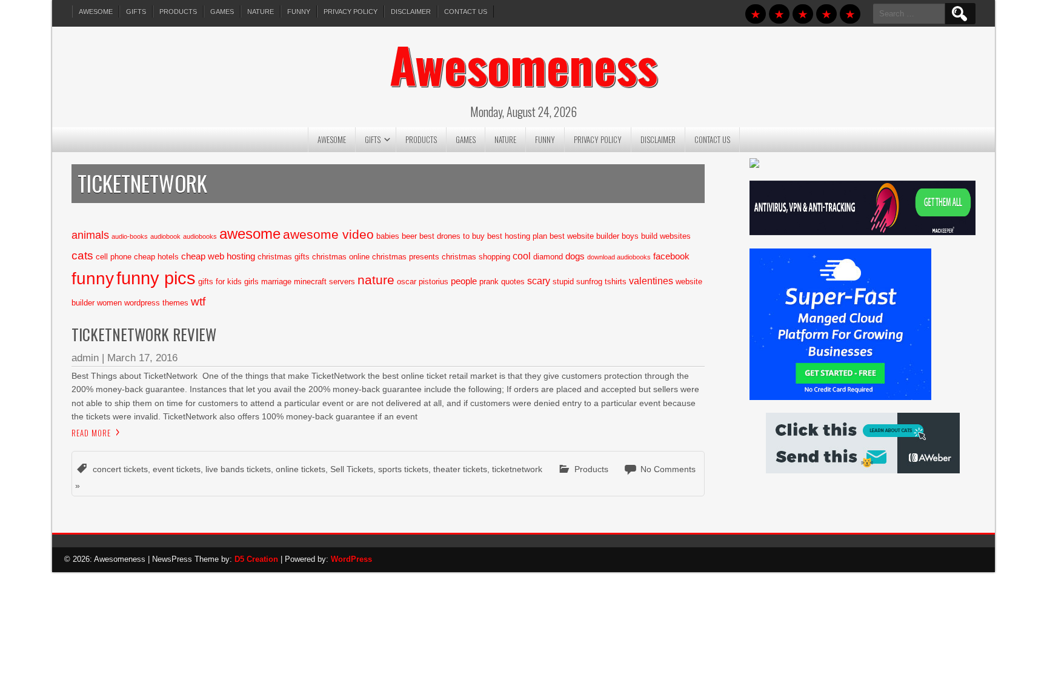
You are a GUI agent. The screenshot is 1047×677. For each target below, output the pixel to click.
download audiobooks (619, 257)
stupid (563, 281)
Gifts (136, 11)
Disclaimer (411, 11)
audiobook (165, 236)
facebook (671, 256)
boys (630, 236)
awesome (250, 233)
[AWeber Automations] (863, 470)
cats (82, 255)
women (109, 302)
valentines (651, 280)
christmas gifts (284, 256)
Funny (298, 11)
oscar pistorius (422, 281)
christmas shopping (476, 256)
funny (92, 278)
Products (178, 11)
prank (489, 281)
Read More (91, 433)
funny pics (156, 278)
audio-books (129, 236)
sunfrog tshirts (601, 281)
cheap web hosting (218, 256)
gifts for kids (220, 281)
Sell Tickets (351, 469)
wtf (198, 301)
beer (409, 236)
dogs (575, 256)
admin (85, 358)
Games (222, 11)
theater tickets (460, 469)
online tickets (300, 469)
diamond (548, 256)
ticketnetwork (517, 469)
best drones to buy (452, 236)
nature (375, 280)
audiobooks (200, 236)
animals (90, 235)
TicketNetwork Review (143, 334)
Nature (260, 11)
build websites (666, 236)
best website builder (584, 236)
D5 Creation (256, 559)
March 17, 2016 (142, 358)
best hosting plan (517, 236)
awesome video (328, 234)
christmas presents (405, 256)
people (464, 281)
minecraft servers (324, 281)
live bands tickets (238, 469)
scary (538, 280)
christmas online (341, 256)
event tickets (177, 469)
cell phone (113, 256)
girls (251, 281)
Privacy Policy (350, 11)
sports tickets (403, 469)
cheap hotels (156, 256)
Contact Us (465, 11)
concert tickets (120, 469)
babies (387, 236)
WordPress (351, 559)
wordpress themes (156, 302)
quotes (513, 281)
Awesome (96, 11)
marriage (276, 281)
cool (522, 255)
